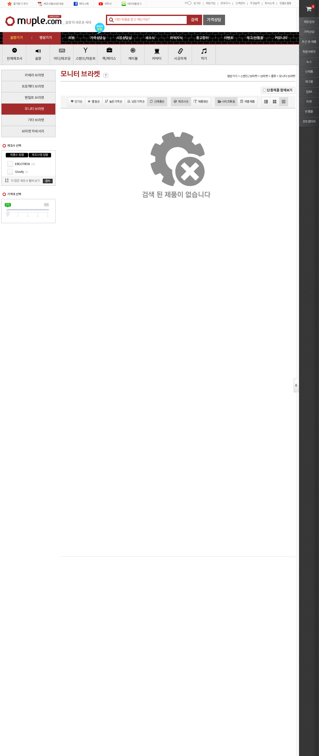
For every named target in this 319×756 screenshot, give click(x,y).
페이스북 (84, 3)
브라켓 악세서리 (33, 131)
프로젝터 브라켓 (33, 87)
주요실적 (254, 3)
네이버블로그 (134, 3)
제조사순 (183, 101)
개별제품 (249, 101)
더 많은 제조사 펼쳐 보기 (25, 181)
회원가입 (210, 3)
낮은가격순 (138, 101)
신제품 (309, 71)
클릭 (47, 181)
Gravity (21, 172)
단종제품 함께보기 (280, 90)
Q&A (309, 91)
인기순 (78, 101)
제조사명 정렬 (40, 155)
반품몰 (309, 111)
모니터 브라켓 (34, 109)
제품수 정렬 (17, 155)
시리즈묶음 (228, 101)
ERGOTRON (25, 164)
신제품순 (159, 101)
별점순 (96, 101)
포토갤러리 (309, 121)
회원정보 (309, 22)
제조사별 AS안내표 (54, 3)
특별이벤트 (309, 52)
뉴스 (309, 61)
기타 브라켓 (36, 120)
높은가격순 (115, 101)
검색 (194, 20)
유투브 (108, 3)
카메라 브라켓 (34, 75)
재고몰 (309, 81)
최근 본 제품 (309, 42)
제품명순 (203, 101)
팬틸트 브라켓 (34, 98)
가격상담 (214, 20)
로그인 (197, 3)
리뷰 (309, 101)
